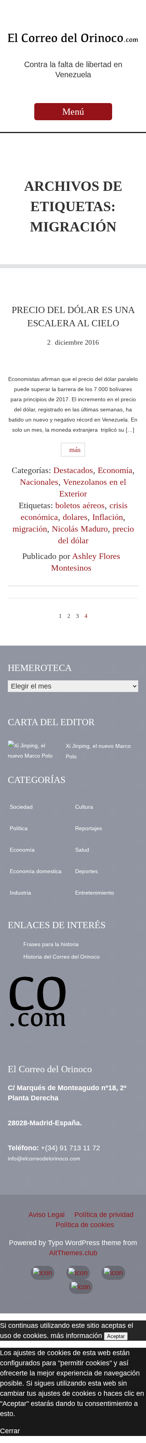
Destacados (73, 470)
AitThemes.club (73, 1253)
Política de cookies (85, 1225)
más (74, 450)
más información (76, 1336)
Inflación (107, 517)
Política (19, 828)
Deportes (86, 871)
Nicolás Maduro (80, 529)
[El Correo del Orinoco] (73, 37)
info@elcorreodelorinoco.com (44, 1158)
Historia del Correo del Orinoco (61, 957)
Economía (115, 470)
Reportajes (88, 828)
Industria (20, 893)
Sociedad (21, 807)
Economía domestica (36, 871)
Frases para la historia (51, 944)
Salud (82, 850)
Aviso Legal (46, 1215)
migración (29, 529)
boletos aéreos (80, 505)
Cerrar (10, 1431)
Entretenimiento (94, 893)
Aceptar (116, 1336)
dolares (75, 517)
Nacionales (39, 482)
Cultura (84, 807)
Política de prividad (104, 1215)
